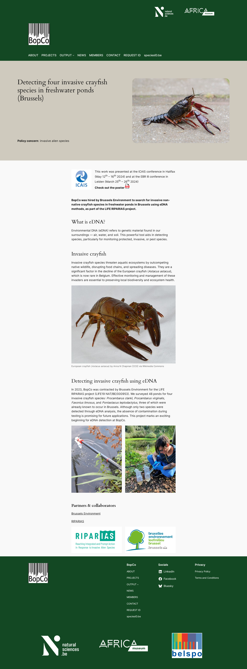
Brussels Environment (85, 513)
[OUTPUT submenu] (73, 55)
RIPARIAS (77, 521)
